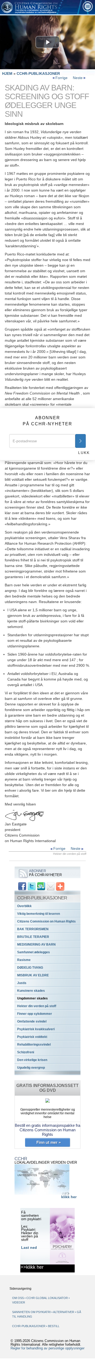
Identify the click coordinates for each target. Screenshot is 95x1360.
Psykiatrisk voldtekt (32, 1037)
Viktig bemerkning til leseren (38, 914)
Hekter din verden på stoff (36, 1006)
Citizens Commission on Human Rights (46, 921)
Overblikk (24, 906)
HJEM (7, 73)
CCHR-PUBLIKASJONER (38, 73)
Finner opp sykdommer (34, 1014)
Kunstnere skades (31, 991)
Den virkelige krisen (32, 1060)
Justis (21, 983)
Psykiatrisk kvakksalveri (36, 1029)
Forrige (61, 78)
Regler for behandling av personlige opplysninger (47, 1348)
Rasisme (24, 960)
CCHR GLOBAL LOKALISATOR (47, 1298)
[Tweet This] (31, 886)
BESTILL (53, 1326)
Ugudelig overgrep (31, 1067)
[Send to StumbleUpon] (41, 886)
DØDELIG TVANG (30, 967)
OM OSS (18, 1298)
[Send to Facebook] (22, 886)
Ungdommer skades (32, 998)
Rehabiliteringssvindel (34, 1044)
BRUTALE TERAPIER (33, 937)
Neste (78, 78)
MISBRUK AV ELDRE (33, 975)
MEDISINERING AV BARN (36, 944)
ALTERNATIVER (64, 1312)
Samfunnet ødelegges (33, 952)
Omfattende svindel (31, 1021)
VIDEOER (18, 1302)
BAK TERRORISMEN (33, 929)
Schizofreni (25, 1052)
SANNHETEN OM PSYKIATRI (31, 1312)
